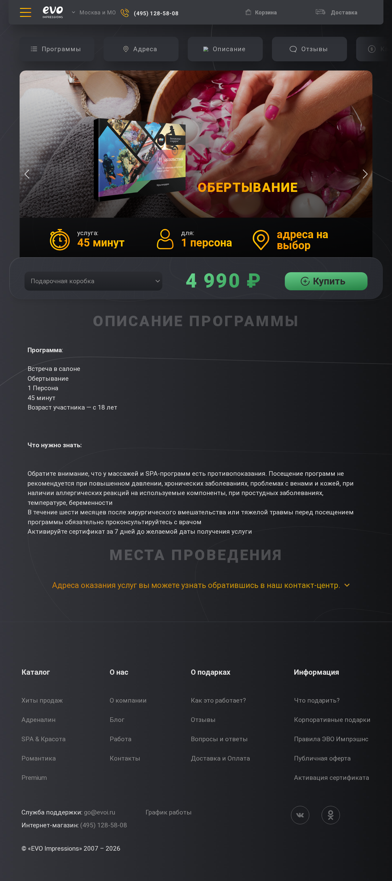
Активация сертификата (331, 777)
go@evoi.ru (99, 812)
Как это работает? (218, 700)
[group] (56, 49)
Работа (120, 739)
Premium (34, 777)
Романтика (38, 758)
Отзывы (203, 719)
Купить (329, 281)
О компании (128, 700)
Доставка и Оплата (220, 758)
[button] (365, 174)
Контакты (125, 758)
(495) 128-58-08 (103, 825)
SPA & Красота (43, 739)
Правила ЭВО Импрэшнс (331, 739)
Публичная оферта (322, 758)
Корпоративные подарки (332, 719)
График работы (168, 812)
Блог (117, 719)
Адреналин (38, 719)
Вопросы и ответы (219, 739)
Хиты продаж (42, 700)
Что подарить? (317, 700)
